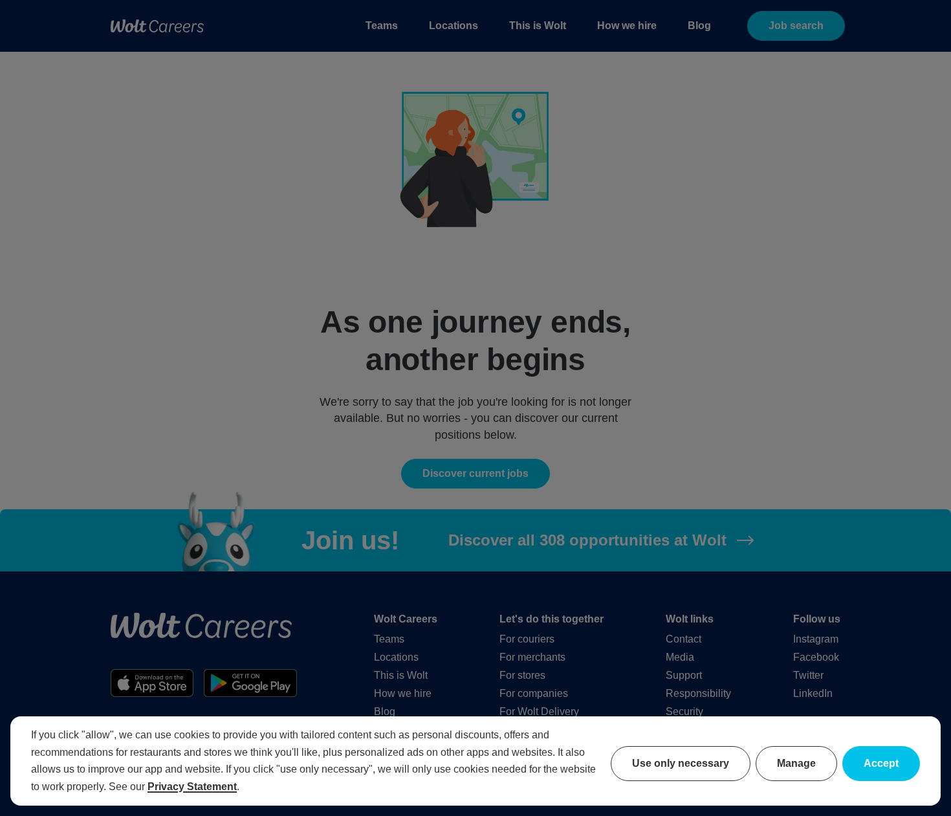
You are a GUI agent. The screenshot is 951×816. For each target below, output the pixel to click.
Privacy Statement (192, 786)
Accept (881, 763)
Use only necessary (680, 763)
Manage (796, 763)
